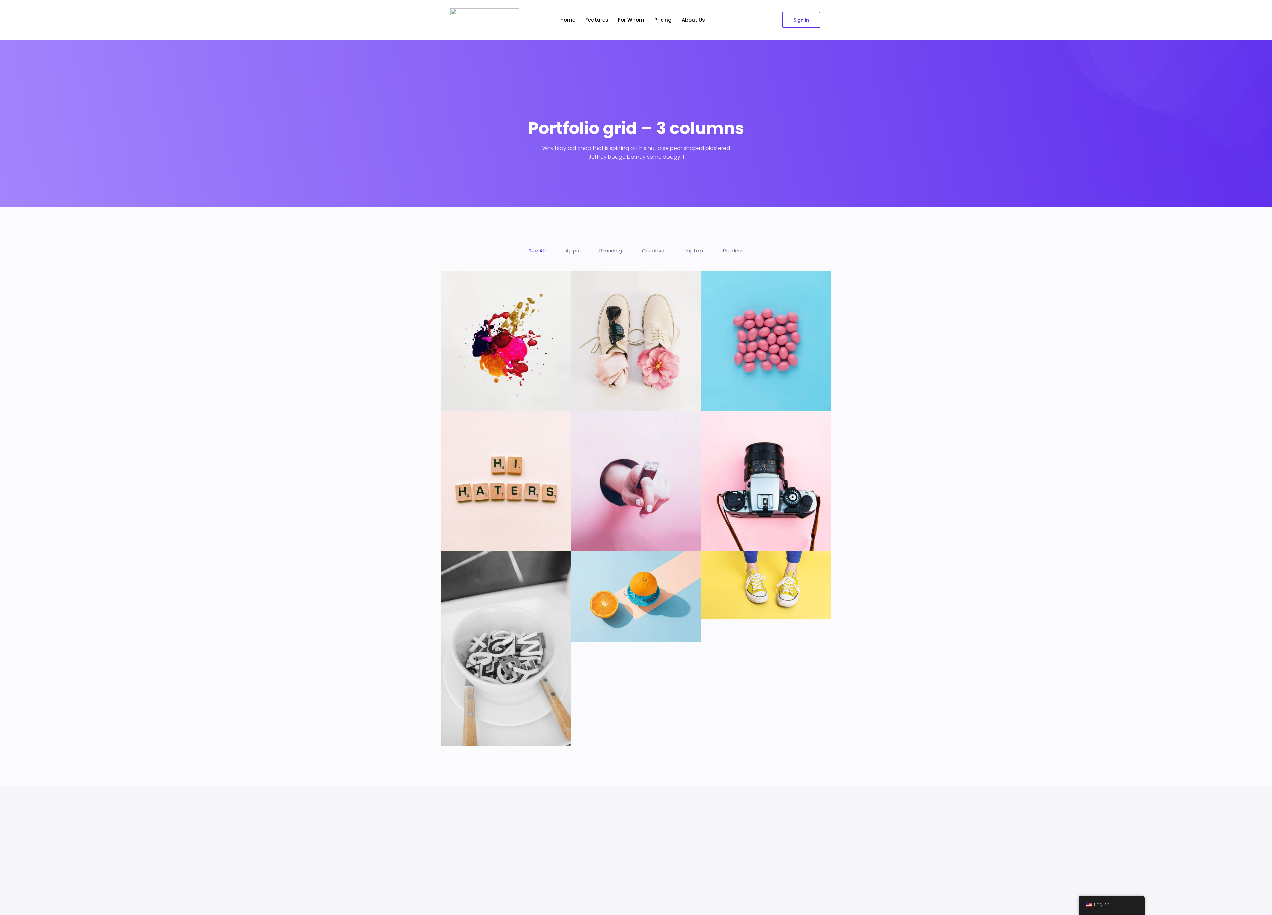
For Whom (631, 19)
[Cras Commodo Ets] (477, 719)
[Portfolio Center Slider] (480, 384)
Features (596, 19)
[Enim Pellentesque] (735, 524)
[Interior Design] (730, 384)
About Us (693, 19)
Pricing (663, 19)
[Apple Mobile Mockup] (610, 384)
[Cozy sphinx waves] (736, 592)
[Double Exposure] (473, 524)
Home (567, 19)
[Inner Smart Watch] (606, 524)
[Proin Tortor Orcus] (605, 615)
